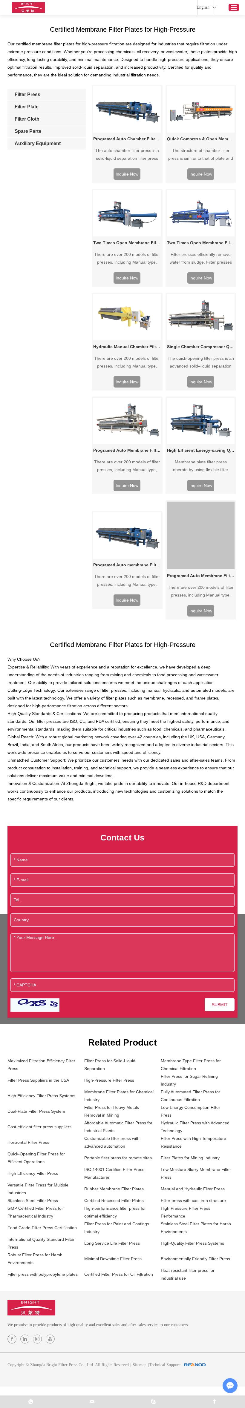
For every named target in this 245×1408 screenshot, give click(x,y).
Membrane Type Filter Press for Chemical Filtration (191, 1064)
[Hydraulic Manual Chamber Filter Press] (127, 317)
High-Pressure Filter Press (109, 1080)
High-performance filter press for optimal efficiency (115, 1212)
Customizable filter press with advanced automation (112, 1142)
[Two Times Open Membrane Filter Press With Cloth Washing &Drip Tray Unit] (127, 213)
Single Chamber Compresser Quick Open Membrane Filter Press (201, 346)
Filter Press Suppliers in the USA (38, 1080)
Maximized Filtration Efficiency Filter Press (41, 1064)
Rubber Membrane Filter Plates (114, 1188)
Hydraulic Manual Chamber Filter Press (127, 346)
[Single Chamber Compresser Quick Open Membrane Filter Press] (201, 317)
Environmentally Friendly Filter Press (195, 1258)
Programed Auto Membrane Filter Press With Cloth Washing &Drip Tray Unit (201, 575)
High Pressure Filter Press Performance (185, 1212)
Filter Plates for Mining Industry (190, 1157)
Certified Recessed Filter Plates (114, 1200)
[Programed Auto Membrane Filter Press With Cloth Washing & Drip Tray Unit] (127, 421)
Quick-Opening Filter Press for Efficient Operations (36, 1158)
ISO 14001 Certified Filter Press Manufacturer (114, 1173)
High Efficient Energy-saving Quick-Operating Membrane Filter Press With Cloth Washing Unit (201, 450)
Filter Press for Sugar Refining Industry (189, 1080)
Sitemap (139, 1365)
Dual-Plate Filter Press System (36, 1111)
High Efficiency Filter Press (32, 1173)
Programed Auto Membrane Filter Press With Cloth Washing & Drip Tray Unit (127, 450)
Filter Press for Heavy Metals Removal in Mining (111, 1111)
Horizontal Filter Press (28, 1142)
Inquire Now (127, 174)
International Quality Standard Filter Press (41, 1243)
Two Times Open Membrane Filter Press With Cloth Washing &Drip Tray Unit (127, 242)
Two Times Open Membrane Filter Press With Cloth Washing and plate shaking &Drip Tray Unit (201, 242)
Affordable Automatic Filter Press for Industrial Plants (118, 1126)
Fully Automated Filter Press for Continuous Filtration (190, 1095)
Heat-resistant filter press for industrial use (188, 1274)
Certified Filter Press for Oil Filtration (118, 1274)
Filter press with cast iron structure (193, 1200)
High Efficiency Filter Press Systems (41, 1095)
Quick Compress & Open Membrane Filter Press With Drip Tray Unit (201, 138)
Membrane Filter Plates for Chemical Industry (119, 1095)
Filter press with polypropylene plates (42, 1274)
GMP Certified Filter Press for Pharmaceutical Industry (35, 1212)
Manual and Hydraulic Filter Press (193, 1188)
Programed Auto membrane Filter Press (127, 564)
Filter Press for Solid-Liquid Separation (109, 1064)
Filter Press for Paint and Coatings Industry (116, 1227)
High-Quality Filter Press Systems (192, 1243)
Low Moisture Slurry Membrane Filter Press (196, 1173)
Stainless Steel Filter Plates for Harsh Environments (196, 1227)
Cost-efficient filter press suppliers (39, 1126)
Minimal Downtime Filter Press (113, 1258)
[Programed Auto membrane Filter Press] (127, 535)
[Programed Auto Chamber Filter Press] (127, 109)
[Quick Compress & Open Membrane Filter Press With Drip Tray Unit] (201, 109)
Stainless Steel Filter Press (32, 1200)
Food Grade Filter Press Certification (42, 1227)
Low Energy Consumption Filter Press (190, 1111)
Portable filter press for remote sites (118, 1157)
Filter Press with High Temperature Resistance (193, 1142)
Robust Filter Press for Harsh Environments (34, 1258)
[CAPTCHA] (34, 1005)
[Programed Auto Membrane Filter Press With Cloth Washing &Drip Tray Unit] (201, 535)
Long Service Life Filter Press (112, 1243)
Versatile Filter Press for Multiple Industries (37, 1189)
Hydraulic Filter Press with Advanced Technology (195, 1126)
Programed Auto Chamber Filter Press (127, 138)
